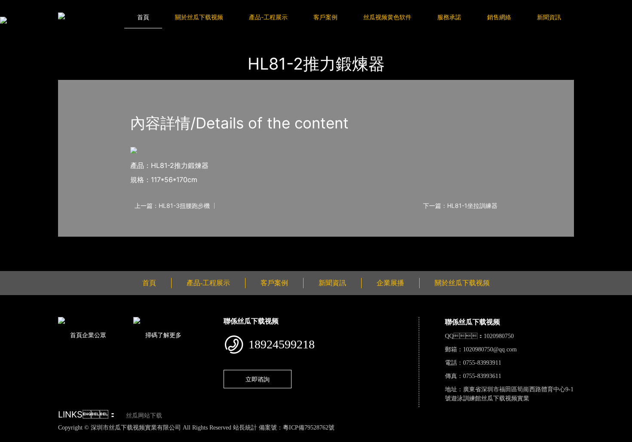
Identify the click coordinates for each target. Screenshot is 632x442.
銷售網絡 (499, 17)
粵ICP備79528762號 (308, 427)
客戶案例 (325, 17)
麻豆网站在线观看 (198, 437)
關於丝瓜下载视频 (199, 17)
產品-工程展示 (268, 17)
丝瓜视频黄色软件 (387, 17)
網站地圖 (13, 437)
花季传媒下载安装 (252, 437)
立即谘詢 (257, 379)
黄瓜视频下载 (151, 437)
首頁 (143, 17)
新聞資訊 (549, 17)
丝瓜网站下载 (144, 415)
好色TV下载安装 (437, 437)
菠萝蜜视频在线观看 (308, 437)
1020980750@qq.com (490, 349)
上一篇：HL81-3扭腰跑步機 (172, 206)
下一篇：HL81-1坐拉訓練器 (460, 206)
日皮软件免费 (358, 437)
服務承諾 (449, 17)
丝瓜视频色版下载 (51, 437)
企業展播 (390, 283)
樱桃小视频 (396, 437)
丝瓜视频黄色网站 (105, 437)
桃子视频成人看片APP (494, 437)
